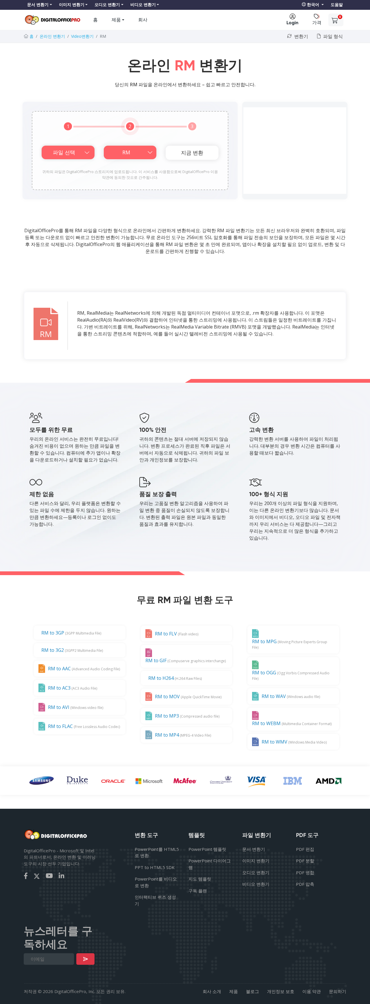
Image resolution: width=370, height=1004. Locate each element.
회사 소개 (212, 991)
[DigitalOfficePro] (53, 20)
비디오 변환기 (255, 884)
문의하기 (337, 991)
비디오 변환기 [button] (143, 4)
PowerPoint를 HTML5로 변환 (157, 852)
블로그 (252, 991)
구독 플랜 (197, 891)
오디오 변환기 (255, 872)
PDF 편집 (305, 849)
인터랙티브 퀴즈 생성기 (155, 900)
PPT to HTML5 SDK (155, 867)
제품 (116, 19)
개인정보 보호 (280, 991)
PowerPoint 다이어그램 (209, 864)
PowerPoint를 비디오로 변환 (156, 882)
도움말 (337, 4)
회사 (142, 19)
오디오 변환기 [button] (107, 4)
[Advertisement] (294, 150)
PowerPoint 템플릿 (207, 849)
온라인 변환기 (52, 36)
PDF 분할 (305, 861)
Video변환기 (82, 36)
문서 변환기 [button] (38, 4)
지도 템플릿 (199, 879)
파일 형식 (332, 36)
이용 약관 (311, 991)
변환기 (300, 36)
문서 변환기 (253, 849)
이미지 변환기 (255, 861)
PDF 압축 (305, 884)
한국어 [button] (313, 4)
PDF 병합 (305, 872)
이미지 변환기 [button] (71, 4)
